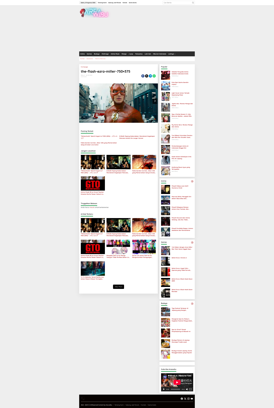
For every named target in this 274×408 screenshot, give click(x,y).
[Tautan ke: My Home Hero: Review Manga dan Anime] (165, 128)
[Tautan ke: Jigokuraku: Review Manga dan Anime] (165, 107)
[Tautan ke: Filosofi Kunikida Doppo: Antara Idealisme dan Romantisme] (165, 232)
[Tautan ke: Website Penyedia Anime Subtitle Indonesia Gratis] (165, 75)
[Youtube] (191, 398)
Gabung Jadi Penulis (132, 405)
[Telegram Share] (150, 76)
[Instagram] (188, 398)
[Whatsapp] (154, 76)
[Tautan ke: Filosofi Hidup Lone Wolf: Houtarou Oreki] (165, 189)
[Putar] (164, 389)
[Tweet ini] (146, 76)
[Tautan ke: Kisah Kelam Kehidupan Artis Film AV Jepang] (165, 160)
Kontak (143, 405)
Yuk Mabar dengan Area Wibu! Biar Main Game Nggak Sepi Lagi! (182, 248)
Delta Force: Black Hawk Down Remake (182, 290)
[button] (193, 2)
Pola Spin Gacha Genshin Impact (180, 83)
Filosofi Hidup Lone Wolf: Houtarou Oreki (180, 187)
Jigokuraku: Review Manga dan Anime (182, 104)
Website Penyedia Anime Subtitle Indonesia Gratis (180, 73)
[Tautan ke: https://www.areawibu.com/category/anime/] (192, 181)
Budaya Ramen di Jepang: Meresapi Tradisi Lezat (181, 341)
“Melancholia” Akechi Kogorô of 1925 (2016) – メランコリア (99, 137)
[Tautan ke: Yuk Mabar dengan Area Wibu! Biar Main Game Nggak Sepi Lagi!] (165, 250)
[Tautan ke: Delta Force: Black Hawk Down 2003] (165, 282)
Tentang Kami (119, 405)
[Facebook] (181, 398)
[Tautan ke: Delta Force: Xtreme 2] (165, 261)
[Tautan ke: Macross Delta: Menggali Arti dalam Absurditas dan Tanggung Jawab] (165, 200)
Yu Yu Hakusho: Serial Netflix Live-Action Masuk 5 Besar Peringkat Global (92, 278)
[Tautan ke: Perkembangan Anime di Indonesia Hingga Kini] (165, 149)
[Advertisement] (137, 35)
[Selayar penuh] (190, 389)
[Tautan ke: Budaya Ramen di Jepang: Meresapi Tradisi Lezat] (165, 343)
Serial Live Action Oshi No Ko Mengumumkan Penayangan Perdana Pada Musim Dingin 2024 (143, 256)
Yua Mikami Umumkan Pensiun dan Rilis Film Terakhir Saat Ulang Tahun (182, 136)
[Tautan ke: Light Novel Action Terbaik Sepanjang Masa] (165, 96)
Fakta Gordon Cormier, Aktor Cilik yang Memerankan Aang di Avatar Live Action (99, 144)
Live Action (84, 76)
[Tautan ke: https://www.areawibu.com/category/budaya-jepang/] (192, 303)
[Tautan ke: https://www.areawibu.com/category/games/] (192, 242)
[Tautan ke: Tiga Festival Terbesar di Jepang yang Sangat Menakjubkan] (165, 312)
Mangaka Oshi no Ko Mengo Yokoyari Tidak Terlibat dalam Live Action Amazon (118, 256)
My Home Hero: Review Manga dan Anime (182, 126)
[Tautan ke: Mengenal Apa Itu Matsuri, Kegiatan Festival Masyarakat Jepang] (165, 322)
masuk (92, 207)
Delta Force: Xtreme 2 (179, 258)
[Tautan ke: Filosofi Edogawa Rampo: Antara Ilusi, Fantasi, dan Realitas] (165, 211)
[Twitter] (185, 398)
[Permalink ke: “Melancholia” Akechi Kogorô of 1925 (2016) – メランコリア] (93, 162)
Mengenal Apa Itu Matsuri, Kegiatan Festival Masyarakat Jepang (182, 320)
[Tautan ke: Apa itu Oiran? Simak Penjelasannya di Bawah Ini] (165, 333)
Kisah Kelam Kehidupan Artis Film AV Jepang (181, 157)
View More (118, 287)
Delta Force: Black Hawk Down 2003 (182, 280)
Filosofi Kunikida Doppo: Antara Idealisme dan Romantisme (182, 229)
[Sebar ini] (142, 76)
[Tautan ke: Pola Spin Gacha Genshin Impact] (165, 86)
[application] (177, 382)
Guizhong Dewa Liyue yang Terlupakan (181, 168)
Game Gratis (152, 405)
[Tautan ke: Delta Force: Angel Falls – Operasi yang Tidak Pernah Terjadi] (165, 272)
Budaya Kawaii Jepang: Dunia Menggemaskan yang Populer (182, 351)
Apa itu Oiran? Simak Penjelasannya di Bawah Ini (181, 330)
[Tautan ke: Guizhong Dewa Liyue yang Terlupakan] (165, 171)
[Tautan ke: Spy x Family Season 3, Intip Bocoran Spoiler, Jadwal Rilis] (165, 118)
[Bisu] (187, 389)
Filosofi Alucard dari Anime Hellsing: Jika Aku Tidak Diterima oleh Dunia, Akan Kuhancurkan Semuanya (181, 219)
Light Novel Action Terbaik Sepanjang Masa (180, 94)
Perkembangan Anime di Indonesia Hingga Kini (180, 147)
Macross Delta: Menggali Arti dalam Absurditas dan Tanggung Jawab (181, 197)
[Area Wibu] (95, 12)
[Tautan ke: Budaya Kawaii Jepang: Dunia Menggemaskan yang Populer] (165, 354)
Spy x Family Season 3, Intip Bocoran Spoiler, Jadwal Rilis (181, 115)
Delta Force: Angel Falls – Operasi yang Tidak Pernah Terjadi (181, 269)
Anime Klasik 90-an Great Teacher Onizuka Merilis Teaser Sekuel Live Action (92, 193)
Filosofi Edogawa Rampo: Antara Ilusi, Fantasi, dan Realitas (180, 208)
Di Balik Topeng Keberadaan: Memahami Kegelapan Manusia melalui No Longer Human (137, 137)
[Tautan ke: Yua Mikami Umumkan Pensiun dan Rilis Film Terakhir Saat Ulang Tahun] (165, 139)
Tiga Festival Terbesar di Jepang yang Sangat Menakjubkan (180, 309)
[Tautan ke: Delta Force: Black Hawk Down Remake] (165, 293)
